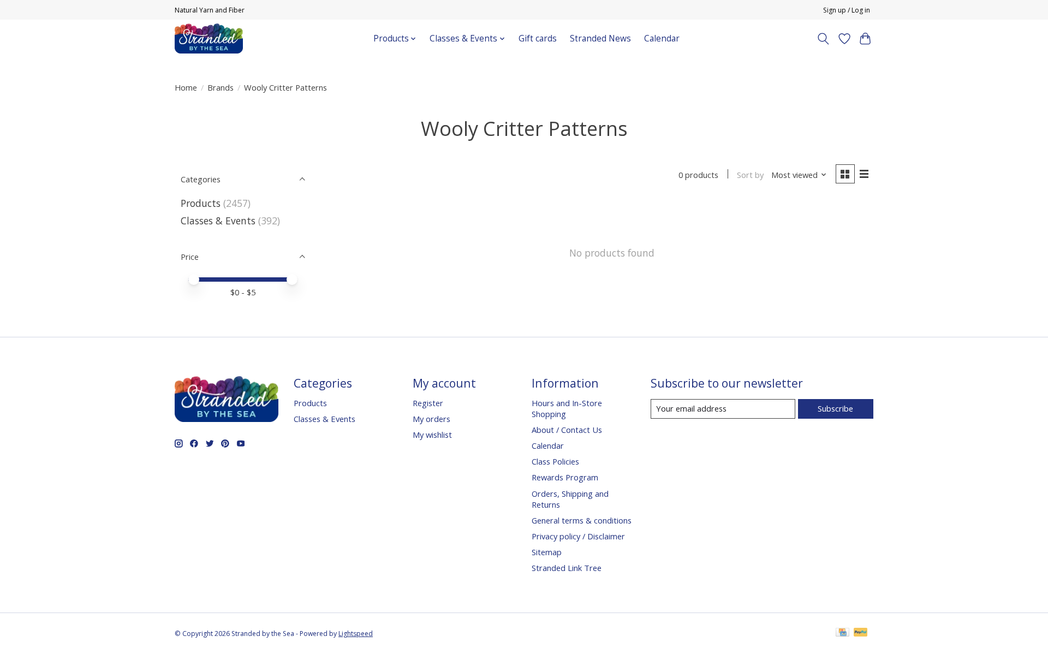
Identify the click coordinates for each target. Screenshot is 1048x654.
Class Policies (555, 461)
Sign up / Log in (846, 10)
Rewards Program (565, 477)
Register (428, 402)
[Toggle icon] (823, 39)
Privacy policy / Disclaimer (578, 536)
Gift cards (538, 38)
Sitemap (547, 551)
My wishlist (432, 434)
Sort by (750, 174)
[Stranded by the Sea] (209, 38)
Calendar (662, 38)
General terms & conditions (582, 520)
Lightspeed (355, 633)
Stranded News (600, 38)
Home (186, 87)
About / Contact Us (567, 429)
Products (201, 203)
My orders (431, 418)
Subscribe (835, 408)
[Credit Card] (842, 633)
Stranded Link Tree (567, 567)
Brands (220, 87)
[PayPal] (861, 633)
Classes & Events (218, 220)
